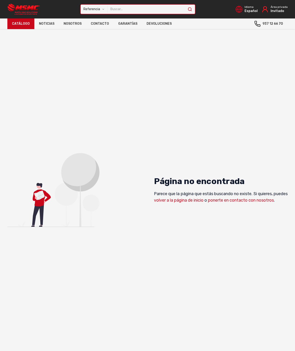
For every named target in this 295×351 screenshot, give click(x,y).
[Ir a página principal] (23, 9)
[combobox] (147, 9)
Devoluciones (159, 24)
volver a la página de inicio (179, 200)
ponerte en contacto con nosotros (241, 200)
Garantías (127, 24)
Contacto (100, 24)
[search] (191, 9)
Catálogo (21, 24)
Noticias (46, 24)
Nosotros (73, 24)
